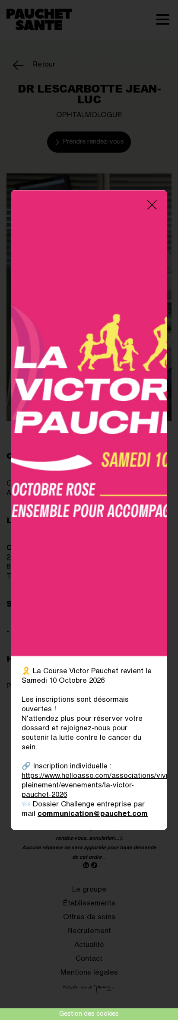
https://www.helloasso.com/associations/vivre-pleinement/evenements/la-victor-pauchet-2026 (98, 786)
